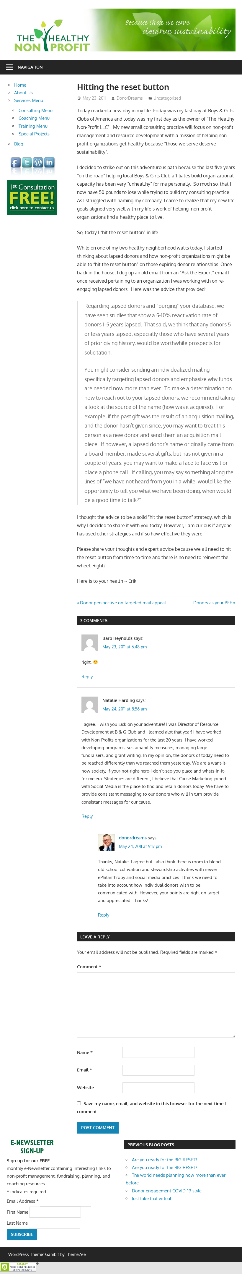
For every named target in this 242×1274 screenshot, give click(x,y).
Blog (18, 144)
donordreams (133, 838)
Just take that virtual (151, 1198)
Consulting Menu (36, 110)
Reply (87, 676)
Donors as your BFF (212, 603)
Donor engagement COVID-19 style (167, 1191)
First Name (18, 1212)
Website (85, 1087)
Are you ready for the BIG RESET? (164, 1160)
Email (84, 1070)
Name (85, 1052)
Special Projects (34, 134)
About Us (23, 92)
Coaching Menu (34, 118)
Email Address (23, 1201)
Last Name (18, 1223)
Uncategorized (167, 98)
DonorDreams (130, 98)
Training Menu (33, 126)
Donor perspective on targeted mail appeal (123, 603)
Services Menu (28, 100)
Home (20, 85)
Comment (89, 966)
